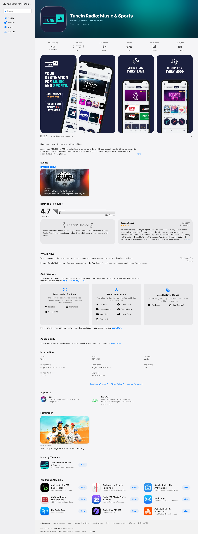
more (139, 154)
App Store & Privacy (66, 531)
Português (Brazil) (119, 523)
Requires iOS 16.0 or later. (51, 367)
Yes (42, 375)
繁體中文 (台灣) (143, 523)
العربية (69, 523)
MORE (188, 239)
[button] (17, 18)
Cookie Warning (80, 531)
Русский (77, 523)
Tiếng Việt (131, 523)
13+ (145, 367)
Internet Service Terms (48, 531)
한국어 (108, 523)
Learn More (117, 328)
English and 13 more (100, 367)
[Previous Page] (38, 46)
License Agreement (135, 384)
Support (92, 531)
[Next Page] (195, 46)
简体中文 (86, 523)
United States (45, 523)
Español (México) (59, 523)
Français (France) (97, 523)
